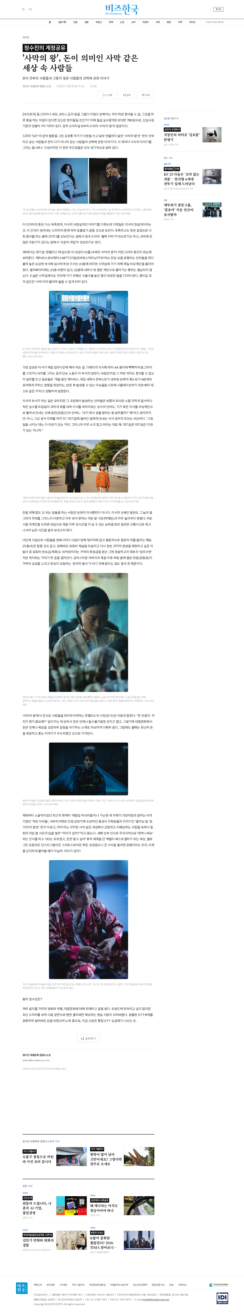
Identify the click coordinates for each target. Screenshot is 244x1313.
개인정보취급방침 (97, 1284)
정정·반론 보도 (158, 1284)
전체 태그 (182, 1284)
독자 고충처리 (78, 1284)
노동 (122, 22)
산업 (75, 22)
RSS (171, 1284)
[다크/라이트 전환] (23, 9)
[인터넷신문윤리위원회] (218, 1285)
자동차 (145, 22)
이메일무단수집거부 (119, 1284)
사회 (158, 22)
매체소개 (38, 1284)
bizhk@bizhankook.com (156, 1299)
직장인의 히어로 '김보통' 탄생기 (182, 135)
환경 (169, 22)
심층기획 (62, 22)
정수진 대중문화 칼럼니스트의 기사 (41, 1141)
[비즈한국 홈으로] (122, 9)
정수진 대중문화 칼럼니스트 (37, 86)
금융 (86, 22)
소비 (133, 22)
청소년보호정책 (140, 1284)
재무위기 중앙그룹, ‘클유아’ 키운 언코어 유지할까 (178, 210)
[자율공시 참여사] (222, 1298)
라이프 (192, 22)
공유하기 (90, 1038)
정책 (111, 22)
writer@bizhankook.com (36, 1060)
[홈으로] (22, 1288)
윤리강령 (50, 1284)
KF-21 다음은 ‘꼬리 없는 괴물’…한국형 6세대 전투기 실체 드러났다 (181, 176)
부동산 (99, 22)
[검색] (30, 9)
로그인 (218, 9)
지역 (180, 22)
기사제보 (63, 1284)
